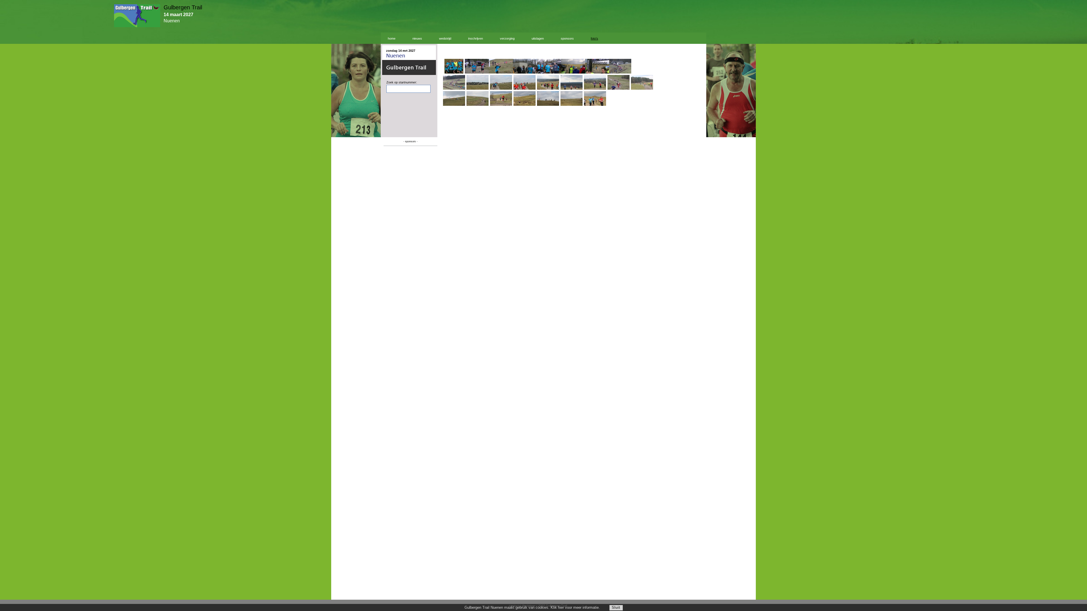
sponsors (567, 38)
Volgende (599, 63)
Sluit (616, 607)
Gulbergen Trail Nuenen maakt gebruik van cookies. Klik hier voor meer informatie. (532, 607)
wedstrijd (445, 38)
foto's (594, 38)
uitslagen (538, 38)
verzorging (507, 38)
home (391, 38)
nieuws (417, 38)
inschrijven (475, 38)
